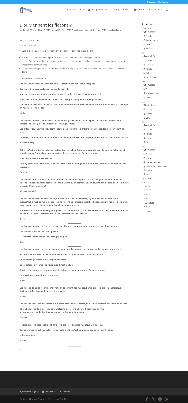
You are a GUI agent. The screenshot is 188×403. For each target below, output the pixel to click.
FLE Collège (149, 203)
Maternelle (146, 28)
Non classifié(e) (114, 30)
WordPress (65, 399)
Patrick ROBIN (29, 30)
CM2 (69, 30)
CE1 (143, 81)
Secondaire (146, 178)
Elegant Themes (37, 399)
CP (142, 53)
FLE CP (147, 207)
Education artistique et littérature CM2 (89, 30)
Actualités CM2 (59, 30)
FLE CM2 (148, 198)
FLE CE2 (147, 190)
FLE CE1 (147, 186)
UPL (143, 182)
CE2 (143, 101)
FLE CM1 (148, 194)
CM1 (143, 122)
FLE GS (147, 211)
